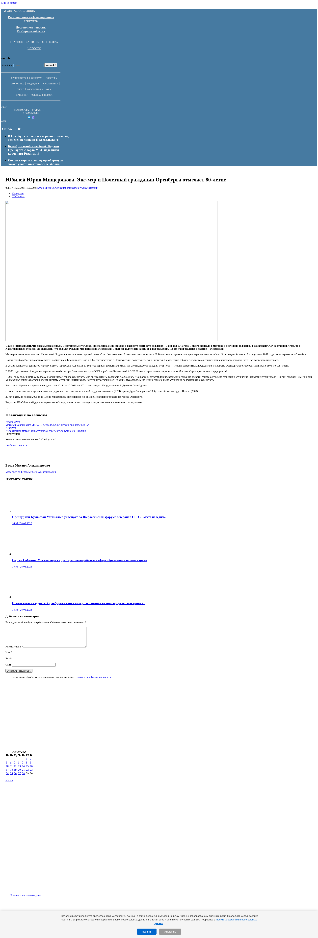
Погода (48, 95)
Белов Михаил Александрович (54, 187)
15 (27, 766)
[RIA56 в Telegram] (29, 118)
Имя (8, 652)
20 (19, 769)
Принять (147, 931)
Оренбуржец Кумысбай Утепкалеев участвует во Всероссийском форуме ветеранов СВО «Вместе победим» (82, 706)
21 (23, 769)
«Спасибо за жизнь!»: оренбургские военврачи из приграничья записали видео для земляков (205, 735)
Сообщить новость (16, 445)
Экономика (17, 84)
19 (15, 769)
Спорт (20, 89)
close (4, 106)
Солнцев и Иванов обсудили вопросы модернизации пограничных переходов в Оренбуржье (71, 745)
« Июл (9, 780)
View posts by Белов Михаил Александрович (30, 471)
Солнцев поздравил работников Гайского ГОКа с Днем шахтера (205, 706)
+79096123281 (31, 112)
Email (9, 658)
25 (11, 773)
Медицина (33, 84)
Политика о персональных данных (26, 895)
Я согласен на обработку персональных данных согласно (60, 677)
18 (11, 769)
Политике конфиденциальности (93, 677)
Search (49, 65)
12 (15, 766)
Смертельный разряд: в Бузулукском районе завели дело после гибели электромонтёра (68, 725)
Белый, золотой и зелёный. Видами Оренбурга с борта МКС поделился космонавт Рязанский (33, 150)
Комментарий (14, 646)
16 (31, 766)
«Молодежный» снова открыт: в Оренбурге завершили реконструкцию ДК (194, 715)
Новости (34, 48)
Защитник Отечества (42, 42)
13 (19, 766)
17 (7, 769)
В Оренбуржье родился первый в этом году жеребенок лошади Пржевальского (39, 137)
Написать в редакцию (30, 109)
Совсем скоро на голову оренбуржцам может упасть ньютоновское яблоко (35, 162)
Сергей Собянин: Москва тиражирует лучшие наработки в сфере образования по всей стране (72, 715)
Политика (51, 78)
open (3, 121)
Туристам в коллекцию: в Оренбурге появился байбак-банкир (183, 745)
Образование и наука (39, 89)
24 (7, 773)
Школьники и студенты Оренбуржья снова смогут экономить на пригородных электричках (71, 735)
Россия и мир (50, 84)
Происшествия (19, 78)
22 (27, 769)
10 (7, 766)
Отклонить (170, 931)
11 (11, 766)
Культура (36, 95)
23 (31, 769)
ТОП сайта (18, 196)
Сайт (8, 664)
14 (23, 766)
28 (23, 773)
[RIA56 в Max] (33, 118)
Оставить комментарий (85, 187)
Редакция (23, 893)
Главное (16, 42)
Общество (36, 78)
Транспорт (21, 95)
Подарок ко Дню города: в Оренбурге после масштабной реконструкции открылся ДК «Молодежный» (206, 725)
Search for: (7, 65)
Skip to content (9, 2)
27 (19, 773)
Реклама (40, 893)
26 (15, 773)
